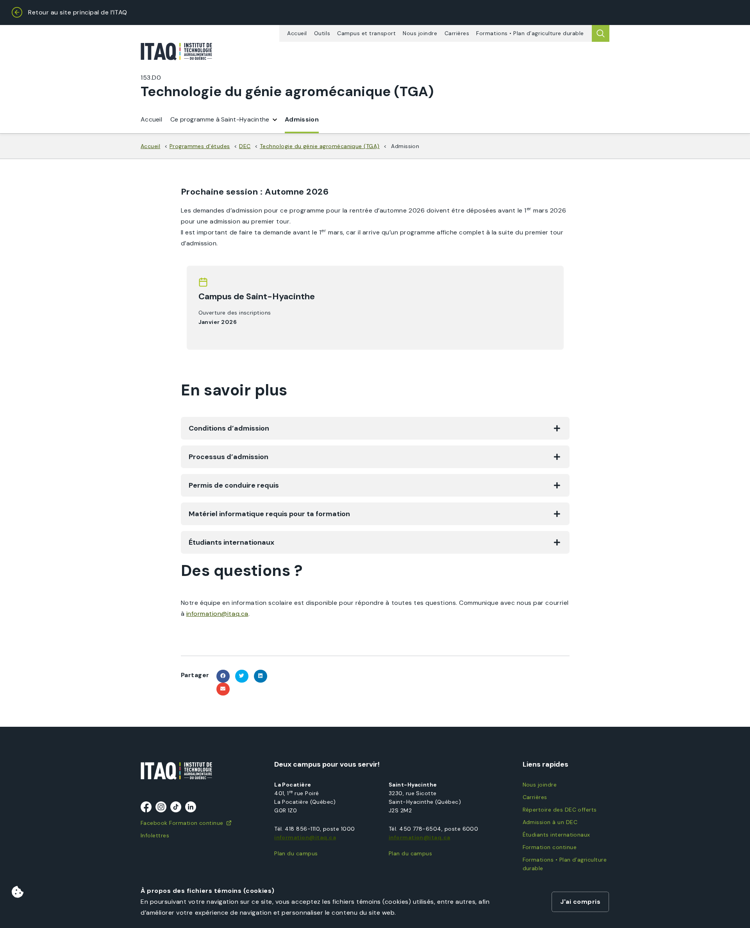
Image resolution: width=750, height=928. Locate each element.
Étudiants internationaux (556, 834)
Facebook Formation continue (182, 822)
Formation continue (550, 847)
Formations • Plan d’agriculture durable (530, 33)
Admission (302, 119)
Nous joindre (420, 33)
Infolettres (155, 835)
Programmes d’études (200, 146)
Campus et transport (366, 33)
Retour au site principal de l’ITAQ (77, 12)
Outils (322, 33)
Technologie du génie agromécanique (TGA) (320, 146)
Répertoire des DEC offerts (560, 809)
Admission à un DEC (550, 822)
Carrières (457, 33)
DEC (244, 146)
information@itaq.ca (305, 837)
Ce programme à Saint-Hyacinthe (220, 119)
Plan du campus (296, 853)
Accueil (297, 33)
